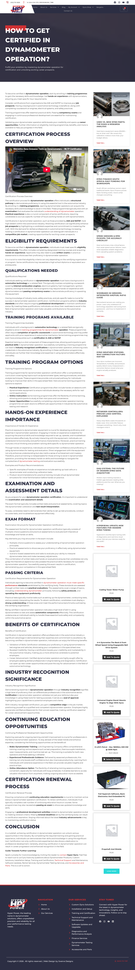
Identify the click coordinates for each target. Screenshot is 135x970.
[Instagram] (119, 2)
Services (53, 7)
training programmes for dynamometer (40, 330)
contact (63, 855)
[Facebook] (115, 2)
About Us (43, 7)
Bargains (100, 7)
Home (35, 7)
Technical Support (63, 860)
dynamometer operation (55, 583)
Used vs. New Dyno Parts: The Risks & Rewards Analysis (111, 124)
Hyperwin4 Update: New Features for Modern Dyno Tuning (110, 528)
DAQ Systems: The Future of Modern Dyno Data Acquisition (110, 470)
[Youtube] (123, 2)
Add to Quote (113, 599)
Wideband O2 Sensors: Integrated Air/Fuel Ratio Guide (111, 295)
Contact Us (68, 11)
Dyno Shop (87, 7)
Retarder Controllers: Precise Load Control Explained (110, 414)
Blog (63, 7)
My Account (72, 7)
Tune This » (101, 143)
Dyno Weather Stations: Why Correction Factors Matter (111, 354)
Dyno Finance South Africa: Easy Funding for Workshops (111, 181)
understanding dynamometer (28, 591)
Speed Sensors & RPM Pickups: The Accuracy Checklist (109, 238)
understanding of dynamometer (59, 211)
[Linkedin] (128, 2)
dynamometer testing (30, 461)
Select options (113, 759)
